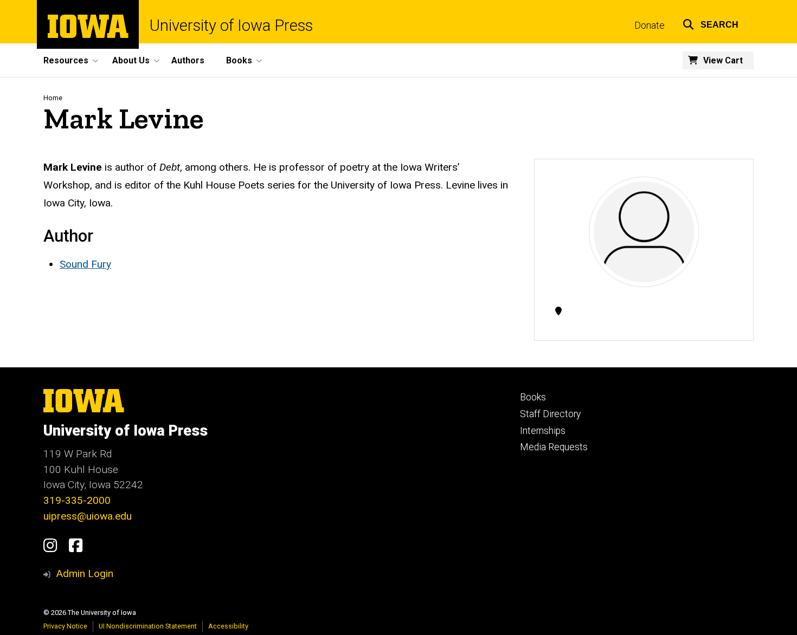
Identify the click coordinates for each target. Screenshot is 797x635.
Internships (542, 430)
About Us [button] (131, 60)
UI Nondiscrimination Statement (148, 626)
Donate (649, 25)
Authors (187, 60)
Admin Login (84, 573)
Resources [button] (65, 60)
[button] (710, 23)
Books (533, 397)
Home (52, 98)
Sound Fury (85, 264)
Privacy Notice (65, 626)
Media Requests (554, 447)
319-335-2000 (77, 500)
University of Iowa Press (231, 26)
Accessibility (228, 626)
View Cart (723, 60)
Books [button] (239, 60)
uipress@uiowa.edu (87, 516)
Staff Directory (550, 414)
